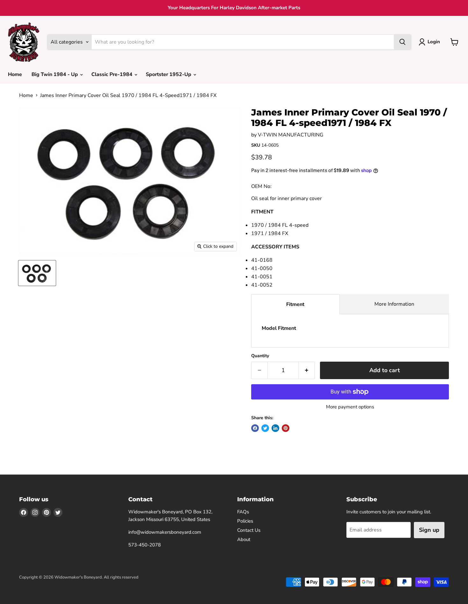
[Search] (402, 42)
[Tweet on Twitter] (265, 428)
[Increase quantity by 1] (307, 370)
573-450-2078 (144, 545)
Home (15, 74)
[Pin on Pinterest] (285, 428)
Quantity (260, 355)
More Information (394, 304)
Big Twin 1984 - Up (55, 74)
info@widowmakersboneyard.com (164, 532)
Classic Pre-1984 (112, 74)
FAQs (243, 512)
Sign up (429, 530)
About (243, 539)
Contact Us (248, 530)
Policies (245, 521)
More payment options (350, 407)
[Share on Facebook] (255, 428)
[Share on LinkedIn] (275, 428)
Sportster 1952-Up (169, 74)
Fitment (295, 304)
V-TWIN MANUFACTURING (290, 134)
